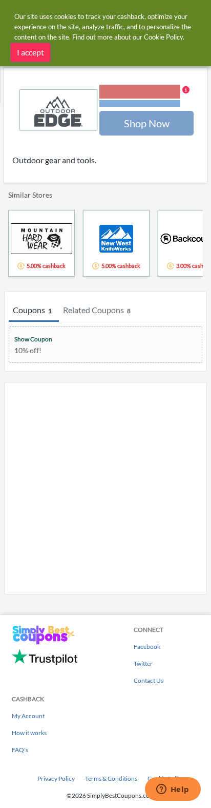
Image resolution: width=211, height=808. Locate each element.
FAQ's (20, 750)
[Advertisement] (105, 488)
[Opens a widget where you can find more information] (172, 790)
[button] (144, 96)
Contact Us (148, 680)
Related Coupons (97, 310)
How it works (29, 733)
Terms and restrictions (140, 103)
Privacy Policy (56, 778)
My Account (28, 716)
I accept (30, 52)
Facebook (147, 646)
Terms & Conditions (111, 778)
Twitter (143, 663)
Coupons (32, 310)
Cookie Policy (163, 37)
